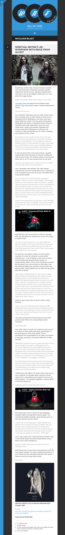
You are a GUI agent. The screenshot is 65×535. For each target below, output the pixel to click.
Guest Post (39, 527)
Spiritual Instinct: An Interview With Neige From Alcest (32, 49)
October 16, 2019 (22, 523)
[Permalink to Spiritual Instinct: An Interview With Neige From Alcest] (35, 70)
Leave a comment (22, 530)
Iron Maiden (33, 357)
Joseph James (21, 525)
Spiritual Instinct (27, 528)
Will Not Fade (34, 26)
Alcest (19, 527)
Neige (45, 527)
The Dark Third (20, 103)
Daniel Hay (32, 527)
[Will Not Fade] (35, 13)
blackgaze (25, 527)
